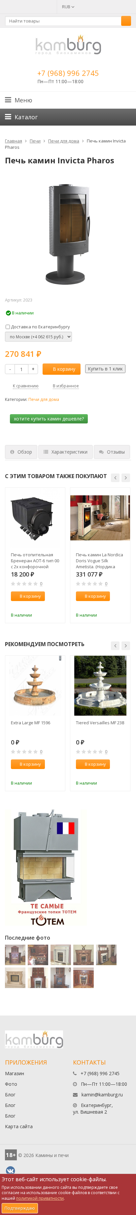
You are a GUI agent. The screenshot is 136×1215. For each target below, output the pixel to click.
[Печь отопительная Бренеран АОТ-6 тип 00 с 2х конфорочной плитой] (35, 518)
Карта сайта (19, 1126)
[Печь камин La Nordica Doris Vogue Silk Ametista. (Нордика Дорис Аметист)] (100, 518)
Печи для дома (63, 141)
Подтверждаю (20, 1208)
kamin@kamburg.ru (102, 1094)
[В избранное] (57, 606)
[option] (35, 555)
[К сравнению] (46, 606)
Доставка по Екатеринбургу (40, 327)
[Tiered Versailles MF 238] (100, 686)
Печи (35, 141)
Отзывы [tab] (116, 452)
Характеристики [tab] (69, 452)
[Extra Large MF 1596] (35, 686)
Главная (13, 141)
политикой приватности (40, 1198)
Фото (11, 1084)
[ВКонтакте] (10, 1171)
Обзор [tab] (24, 452)
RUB (66, 7)
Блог (10, 1094)
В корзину (64, 369)
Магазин (14, 1073)
